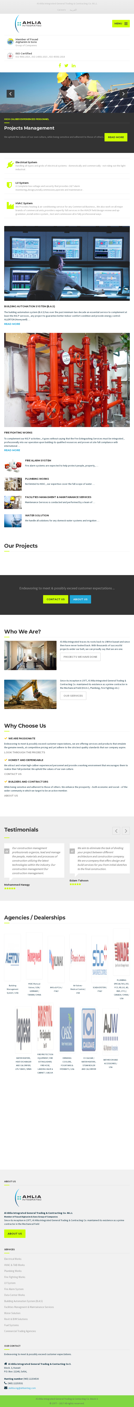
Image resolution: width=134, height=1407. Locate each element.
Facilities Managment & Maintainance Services (58, 497)
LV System (10, 1283)
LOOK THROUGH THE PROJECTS (24, 752)
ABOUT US (80, 599)
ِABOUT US (15, 1233)
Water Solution (37, 515)
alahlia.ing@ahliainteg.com (22, 1388)
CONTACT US (56, 599)
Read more (12, 324)
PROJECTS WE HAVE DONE (80, 656)
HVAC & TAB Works (14, 1265)
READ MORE (112, 137)
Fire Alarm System (38, 460)
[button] (10, 94)
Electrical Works (12, 1259)
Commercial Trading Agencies (20, 1331)
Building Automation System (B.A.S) (29, 306)
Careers (61, 9)
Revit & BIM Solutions (16, 1319)
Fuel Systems (11, 1325)
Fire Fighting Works (18, 432)
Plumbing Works (37, 478)
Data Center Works (14, 1295)
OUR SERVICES (73, 695)
